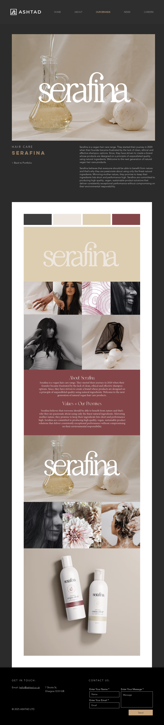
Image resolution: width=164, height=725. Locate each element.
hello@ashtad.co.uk (29, 687)
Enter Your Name (98, 689)
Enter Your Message (131, 689)
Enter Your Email (98, 700)
